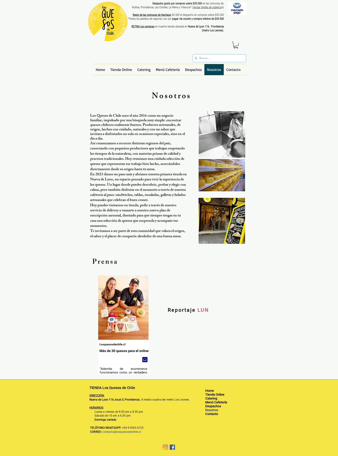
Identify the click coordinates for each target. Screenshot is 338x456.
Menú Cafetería (216, 402)
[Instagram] (165, 447)
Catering (211, 398)
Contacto (211, 414)
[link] (236, 45)
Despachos (213, 406)
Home (209, 390)
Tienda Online (214, 394)
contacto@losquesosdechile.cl (121, 431)
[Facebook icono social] (172, 447)
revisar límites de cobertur (207, 7)
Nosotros (211, 410)
